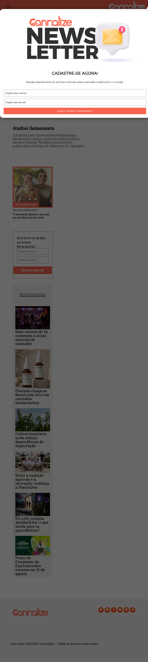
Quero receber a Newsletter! (75, 111)
